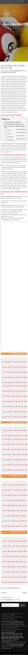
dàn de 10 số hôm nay (6, 635)
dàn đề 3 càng (5, 645)
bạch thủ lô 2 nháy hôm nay (7, 616)
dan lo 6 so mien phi (5, 629)
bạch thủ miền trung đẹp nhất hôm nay (12, 621)
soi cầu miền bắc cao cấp (13, 588)
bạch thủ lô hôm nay (18, 616)
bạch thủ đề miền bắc (5, 626)
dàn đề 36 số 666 (17, 645)
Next (25, 593)
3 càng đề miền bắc (14, 613)
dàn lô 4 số (3, 643)
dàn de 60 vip (5, 640)
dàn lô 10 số (21, 643)
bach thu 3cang (4, 615)
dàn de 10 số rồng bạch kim (17, 635)
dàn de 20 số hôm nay (12, 637)
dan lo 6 (9, 627)
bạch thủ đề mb (5, 624)
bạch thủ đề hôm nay (16, 623)
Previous (4, 593)
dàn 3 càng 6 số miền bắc (6, 630)
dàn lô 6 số (9, 643)
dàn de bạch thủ (6, 641)
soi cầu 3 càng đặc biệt (11, 646)
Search (22, 605)
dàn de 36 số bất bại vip (10, 638)
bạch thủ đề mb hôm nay (17, 624)
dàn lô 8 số (15, 643)
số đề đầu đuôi (19, 646)
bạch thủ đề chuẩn (5, 623)
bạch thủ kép (11, 615)
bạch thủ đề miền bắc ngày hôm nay (18, 626)
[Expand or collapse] (25, 119)
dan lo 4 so (3, 627)
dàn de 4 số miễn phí (8, 632)
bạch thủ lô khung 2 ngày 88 (7, 618)
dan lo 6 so (15, 627)
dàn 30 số (14, 630)
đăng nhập (8, 599)
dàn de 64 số (13, 640)
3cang (19, 613)
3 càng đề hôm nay (5, 613)
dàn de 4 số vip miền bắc (11, 633)
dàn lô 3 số (22, 642)
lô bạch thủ (3, 646)
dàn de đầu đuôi (15, 641)
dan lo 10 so (13, 629)
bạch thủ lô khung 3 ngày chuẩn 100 (9, 619)
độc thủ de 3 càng (6, 648)
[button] (26, 2)
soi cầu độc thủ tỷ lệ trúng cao (8, 72)
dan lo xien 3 (19, 629)
